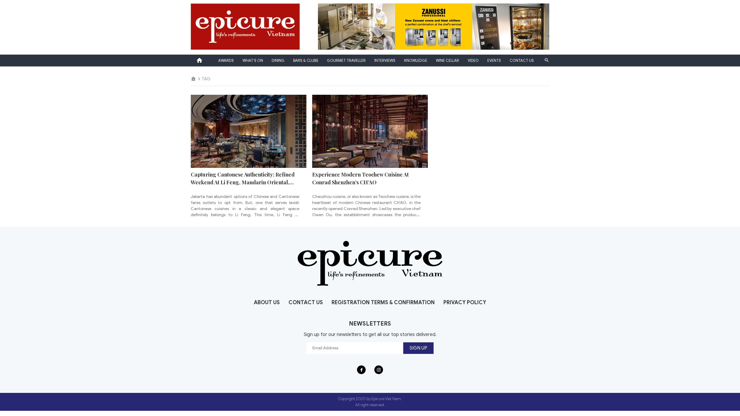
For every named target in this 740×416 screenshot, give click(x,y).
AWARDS (226, 60)
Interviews (384, 60)
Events (494, 60)
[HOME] (193, 79)
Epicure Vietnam (199, 60)
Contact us (522, 60)
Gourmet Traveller (346, 60)
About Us (267, 302)
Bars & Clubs (305, 60)
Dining (278, 60)
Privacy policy (464, 302)
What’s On (253, 60)
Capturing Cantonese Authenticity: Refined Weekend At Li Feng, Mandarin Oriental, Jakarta (243, 178)
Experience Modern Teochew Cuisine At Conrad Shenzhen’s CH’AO (360, 178)
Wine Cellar (447, 60)
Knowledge (415, 60)
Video (473, 60)
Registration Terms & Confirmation (383, 302)
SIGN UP (418, 348)
